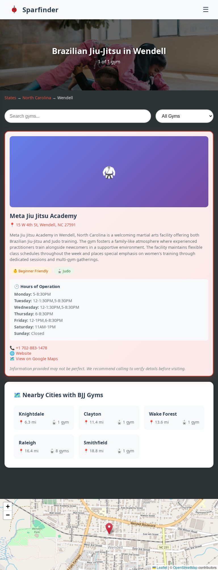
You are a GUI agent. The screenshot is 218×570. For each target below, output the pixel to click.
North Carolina (36, 97)
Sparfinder (40, 9)
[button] (109, 528)
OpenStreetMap (185, 567)
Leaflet (161, 567)
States (10, 97)
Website (23, 353)
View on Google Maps (37, 358)
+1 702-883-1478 (31, 348)
